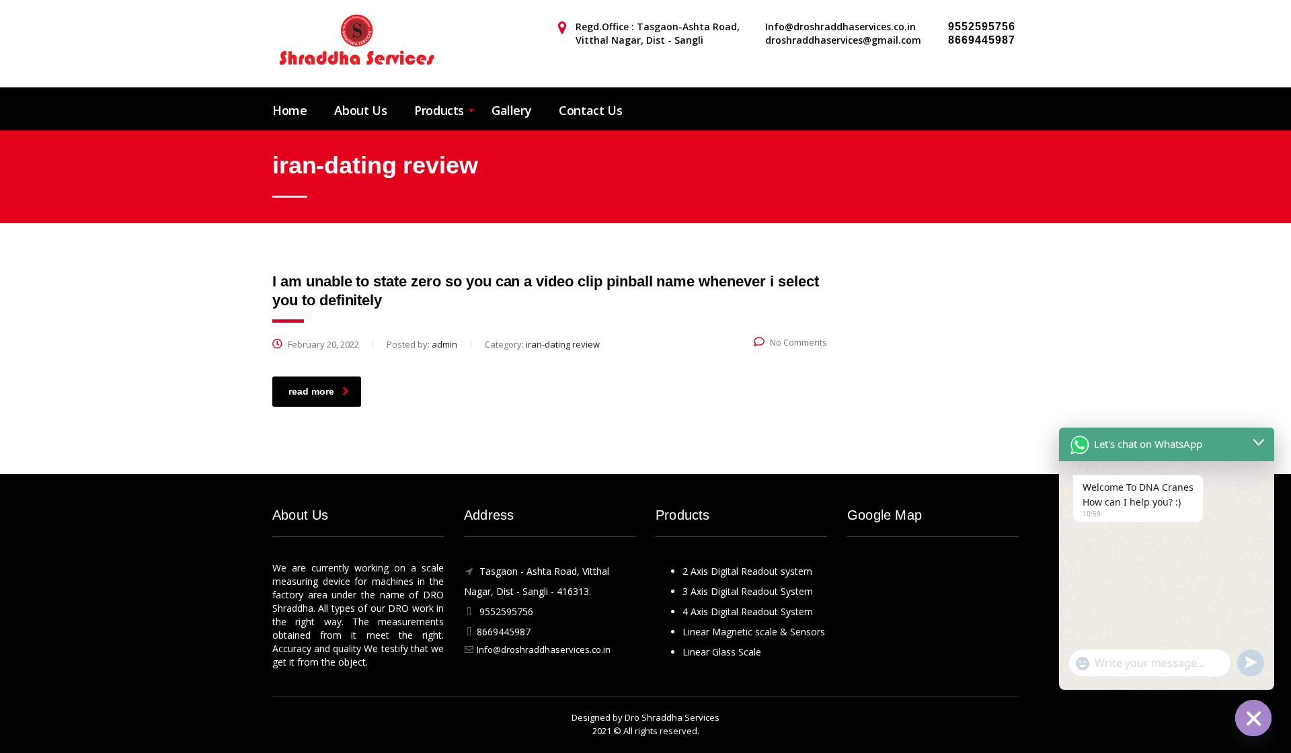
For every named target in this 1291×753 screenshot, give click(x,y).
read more (311, 391)
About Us (360, 110)
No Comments (798, 342)
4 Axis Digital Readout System (747, 611)
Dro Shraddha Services (672, 717)
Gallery (511, 110)
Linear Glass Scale (721, 651)
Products (439, 110)
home (289, 110)
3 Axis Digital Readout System (747, 591)
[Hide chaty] (1253, 718)
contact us (590, 110)
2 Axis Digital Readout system (747, 571)
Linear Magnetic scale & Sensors (753, 631)
